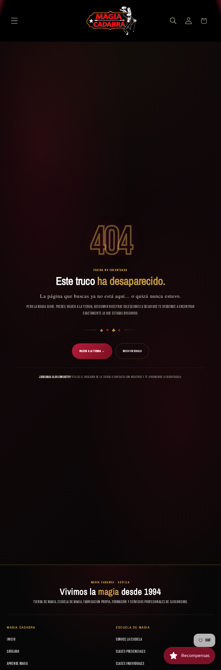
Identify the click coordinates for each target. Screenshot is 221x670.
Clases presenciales (131, 651)
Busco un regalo (132, 351)
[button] (14, 21)
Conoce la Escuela (129, 639)
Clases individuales (130, 663)
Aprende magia (17, 663)
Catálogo (13, 651)
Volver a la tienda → (92, 351)
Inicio (11, 639)
